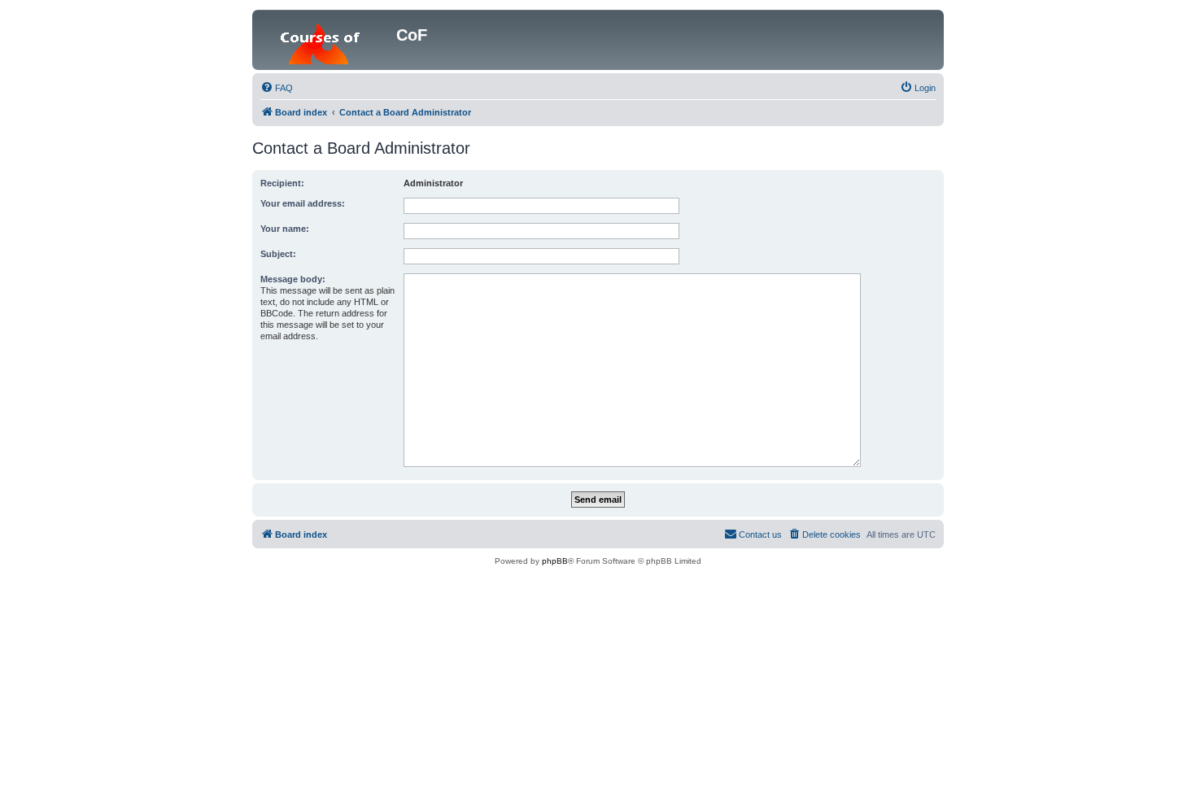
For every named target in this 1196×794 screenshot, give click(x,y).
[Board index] (326, 40)
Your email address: (302, 203)
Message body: (292, 279)
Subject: (278, 254)
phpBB (555, 560)
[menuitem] (276, 88)
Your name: (284, 228)
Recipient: (282, 183)
